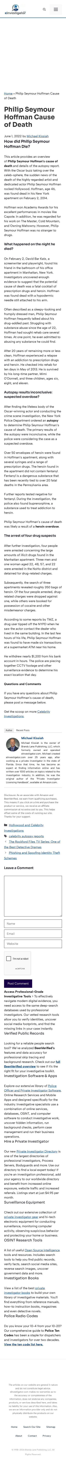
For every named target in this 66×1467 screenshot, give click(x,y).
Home (8, 93)
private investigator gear (21, 1217)
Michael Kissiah (32, 738)
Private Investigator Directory (37, 1151)
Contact (32, 1435)
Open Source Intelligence (42, 1250)
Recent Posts (23, 730)
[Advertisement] (33, 53)
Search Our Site (31, 1427)
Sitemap (50, 1427)
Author (9, 730)
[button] (44, 9)
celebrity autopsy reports (26, 836)
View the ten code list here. (23, 1344)
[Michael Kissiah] (13, 750)
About (18, 1435)
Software (54, 1090)
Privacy (47, 1435)
